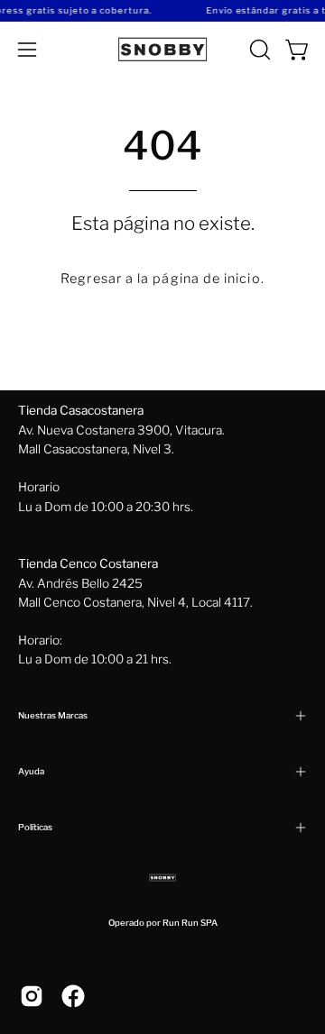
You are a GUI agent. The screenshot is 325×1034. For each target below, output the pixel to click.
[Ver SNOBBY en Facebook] (73, 996)
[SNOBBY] (162, 49)
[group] (162, 11)
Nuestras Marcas (53, 715)
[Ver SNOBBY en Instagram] (31, 996)
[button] (258, 49)
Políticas (35, 827)
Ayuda (31, 771)
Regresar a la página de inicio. (162, 278)
